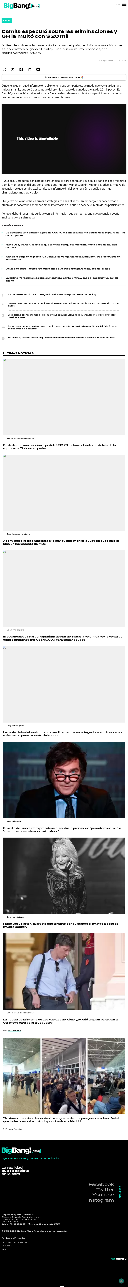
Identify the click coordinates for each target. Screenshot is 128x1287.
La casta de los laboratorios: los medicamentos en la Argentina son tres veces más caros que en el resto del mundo (62, 734)
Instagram (100, 1200)
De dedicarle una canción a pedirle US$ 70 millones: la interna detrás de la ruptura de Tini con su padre (65, 234)
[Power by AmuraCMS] (118, 1258)
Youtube (103, 1195)
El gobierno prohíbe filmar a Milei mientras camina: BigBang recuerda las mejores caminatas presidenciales (62, 316)
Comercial (7, 1246)
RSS (4, 1249)
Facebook (101, 1184)
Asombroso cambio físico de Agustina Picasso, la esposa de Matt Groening (52, 294)
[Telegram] (38, 69)
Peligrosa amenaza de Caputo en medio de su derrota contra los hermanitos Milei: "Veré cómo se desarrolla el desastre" (63, 327)
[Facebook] (21, 69)
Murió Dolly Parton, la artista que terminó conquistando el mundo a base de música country (61, 246)
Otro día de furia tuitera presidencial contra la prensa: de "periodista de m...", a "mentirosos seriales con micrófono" (62, 829)
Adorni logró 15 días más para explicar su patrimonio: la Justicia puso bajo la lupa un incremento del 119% (61, 542)
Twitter (105, 1189)
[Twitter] (12, 69)
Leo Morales (14, 1030)
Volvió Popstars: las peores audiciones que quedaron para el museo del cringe (57, 268)
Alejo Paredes (15, 1129)
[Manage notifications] (121, 1280)
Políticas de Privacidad (13, 1238)
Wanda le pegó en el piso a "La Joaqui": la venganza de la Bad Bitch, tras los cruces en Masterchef (63, 258)
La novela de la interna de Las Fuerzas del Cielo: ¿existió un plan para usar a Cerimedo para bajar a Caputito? (60, 1021)
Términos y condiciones (14, 1242)
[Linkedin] (29, 69)
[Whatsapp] (4, 69)
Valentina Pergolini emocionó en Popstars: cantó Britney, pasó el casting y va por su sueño (61, 279)
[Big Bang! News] (21, 6)
